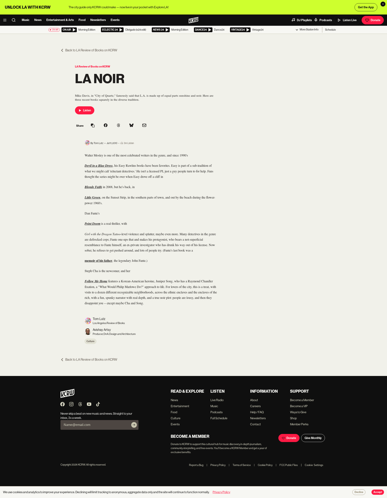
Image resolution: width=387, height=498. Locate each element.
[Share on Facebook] (106, 125)
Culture (90, 341)
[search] (14, 20)
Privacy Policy (216, 465)
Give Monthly (313, 438)
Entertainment (180, 406)
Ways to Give (298, 412)
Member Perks (299, 424)
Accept (377, 492)
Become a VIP (299, 406)
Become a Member (302, 400)
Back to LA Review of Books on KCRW (91, 50)
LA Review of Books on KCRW (92, 66)
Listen (87, 110)
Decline (359, 492)
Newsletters (98, 20)
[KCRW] (67, 397)
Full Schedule (218, 418)
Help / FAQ (257, 412)
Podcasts (325, 20)
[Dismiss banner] (383, 4)
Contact (255, 424)
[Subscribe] (134, 425)
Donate (375, 20)
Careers (255, 406)
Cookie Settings (314, 465)
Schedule (330, 29)
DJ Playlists (304, 20)
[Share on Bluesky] (131, 125)
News (38, 20)
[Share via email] (144, 126)
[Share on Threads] (119, 125)
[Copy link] (93, 125)
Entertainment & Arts (60, 20)
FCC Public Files (287, 465)
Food (82, 20)
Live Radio (217, 400)
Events (115, 20)
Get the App (366, 7)
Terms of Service (240, 465)
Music (25, 20)
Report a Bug (196, 465)
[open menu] (6, 20)
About (254, 400)
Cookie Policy (263, 465)
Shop (293, 418)
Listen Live (350, 20)
